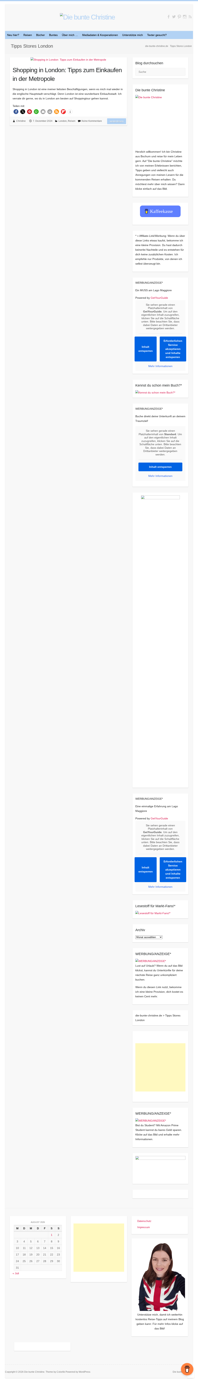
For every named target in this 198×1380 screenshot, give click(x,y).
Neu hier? (13, 34)
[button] (16, 111)
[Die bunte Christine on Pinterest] (179, 16)
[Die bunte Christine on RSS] (190, 16)
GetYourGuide (159, 297)
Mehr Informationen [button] (160, 366)
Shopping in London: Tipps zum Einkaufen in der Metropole (67, 74)
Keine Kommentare (92, 121)
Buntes (53, 34)
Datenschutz (144, 1221)
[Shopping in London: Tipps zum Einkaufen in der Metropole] (68, 59)
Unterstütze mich (132, 34)
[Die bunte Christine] (160, 120)
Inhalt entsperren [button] (145, 348)
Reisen (27, 34)
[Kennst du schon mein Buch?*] (155, 392)
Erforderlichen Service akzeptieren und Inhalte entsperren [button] (173, 349)
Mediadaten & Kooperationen (100, 34)
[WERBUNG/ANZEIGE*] (150, 961)
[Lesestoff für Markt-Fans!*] (152, 913)
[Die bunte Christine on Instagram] (184, 16)
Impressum (143, 1227)
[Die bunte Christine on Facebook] (168, 16)
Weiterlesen (117, 121)
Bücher (40, 34)
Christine (21, 121)
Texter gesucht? (157, 34)
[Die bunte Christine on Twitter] (174, 16)
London (63, 121)
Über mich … (70, 34)
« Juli (16, 1273)
